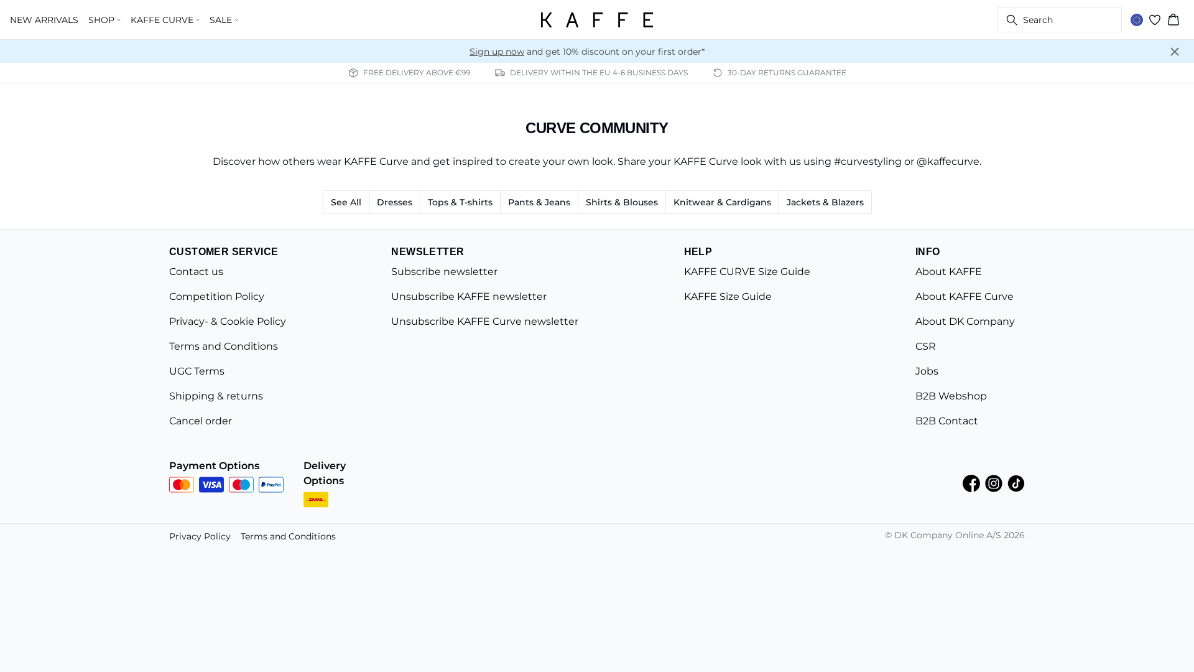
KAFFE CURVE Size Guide (747, 272)
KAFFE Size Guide (728, 296)
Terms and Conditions (223, 346)
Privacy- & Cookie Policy (227, 321)
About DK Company (965, 321)
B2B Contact (946, 421)
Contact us (196, 272)
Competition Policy (216, 296)
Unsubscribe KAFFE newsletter (469, 296)
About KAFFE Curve (964, 296)
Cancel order (200, 421)
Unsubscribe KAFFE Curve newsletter (484, 321)
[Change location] (1137, 20)
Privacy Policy (200, 536)
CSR (925, 346)
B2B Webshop (951, 396)
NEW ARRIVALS (44, 20)
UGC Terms (196, 371)
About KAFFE (948, 272)
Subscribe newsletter (444, 272)
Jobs (926, 371)
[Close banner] (1174, 51)
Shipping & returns (216, 396)
